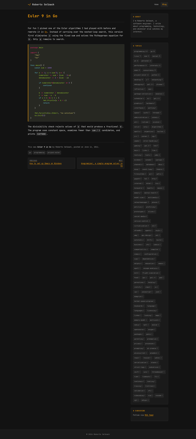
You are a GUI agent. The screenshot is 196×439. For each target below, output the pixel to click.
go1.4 (153, 278)
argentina (149, 131)
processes (150, 344)
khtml (149, 183)
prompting (139, 348)
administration (141, 117)
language (151, 306)
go (30, 152)
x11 (154, 226)
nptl (146, 325)
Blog (164, 4)
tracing (138, 386)
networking (157, 80)
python (155, 75)
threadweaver (158, 372)
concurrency (149, 70)
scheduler (139, 98)
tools (148, 155)
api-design (147, 235)
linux (137, 56)
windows (138, 160)
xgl (136, 400)
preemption (152, 339)
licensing (152, 311)
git (151, 174)
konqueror (139, 188)
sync (146, 372)
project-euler (54, 152)
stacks (154, 362)
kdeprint (138, 296)
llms (154, 150)
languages (139, 311)
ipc (136, 292)
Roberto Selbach (43, 4)
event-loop (148, 169)
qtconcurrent (140, 353)
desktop (138, 80)
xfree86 (138, 230)
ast (158, 235)
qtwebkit (154, 353)
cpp (150, 89)
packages (138, 334)
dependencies (149, 259)
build (160, 240)
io (156, 287)
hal (146, 179)
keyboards (139, 306)
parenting (139, 339)
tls (157, 377)
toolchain (139, 381)
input (148, 287)
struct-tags (140, 367)
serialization (141, 362)
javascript (147, 292)
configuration (151, 254)
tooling (151, 381)
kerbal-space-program (144, 301)
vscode (159, 395)
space (137, 113)
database (150, 164)
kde (146, 56)
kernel (156, 56)
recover (147, 358)
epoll (137, 268)
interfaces (139, 108)
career (145, 136)
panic (149, 334)
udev (157, 155)
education (150, 263)
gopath (137, 179)
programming (39, 152)
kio (158, 183)
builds (160, 131)
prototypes (139, 212)
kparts (150, 188)
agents (148, 230)
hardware (150, 103)
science (157, 122)
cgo (154, 136)
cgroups (159, 160)
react (137, 358)
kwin (136, 150)
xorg (146, 127)
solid (137, 127)
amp (136, 235)
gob (161, 278)
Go (46, 31)
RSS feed (149, 415)
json (158, 292)
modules (159, 94)
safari (158, 358)
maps (158, 315)
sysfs (146, 113)
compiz (137, 254)
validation (139, 391)
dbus (160, 164)
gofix (160, 174)
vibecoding (139, 395)
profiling (151, 207)
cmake (137, 141)
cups (136, 259)
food (136, 278)
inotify (138, 287)
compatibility (141, 249)
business (138, 245)
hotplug (152, 282)
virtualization (141, 226)
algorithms (157, 127)
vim (150, 395)
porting (152, 108)
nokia (137, 325)
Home (156, 4)
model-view (139, 197)
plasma (160, 84)
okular (155, 325)
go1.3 (157, 98)
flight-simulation (151, 273)
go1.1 (150, 84)
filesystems (140, 174)
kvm (156, 146)
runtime (145, 122)
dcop (136, 169)
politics (138, 207)
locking (148, 315)
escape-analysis (151, 268)
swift (137, 372)
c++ (136, 136)
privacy (138, 344)
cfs (148, 245)
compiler (155, 249)
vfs (150, 391)
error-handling (150, 141)
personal (146, 61)
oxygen (151, 329)
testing (138, 155)
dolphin (138, 263)
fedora (160, 169)
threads (157, 113)
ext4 (136, 273)
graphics (138, 103)
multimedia (153, 197)
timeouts (147, 377)
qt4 (136, 122)
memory (137, 193)
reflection (139, 89)
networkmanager (141, 202)
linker (137, 315)
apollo (137, 131)
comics (157, 245)
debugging (139, 84)
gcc (145, 278)
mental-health (151, 193)
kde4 (137, 70)
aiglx (159, 230)
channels (138, 164)
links (146, 150)
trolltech (150, 386)
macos (160, 188)
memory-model (140, 320)
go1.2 (147, 146)
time (136, 377)
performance (140, 65)
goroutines (139, 282)
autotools (139, 240)
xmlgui (145, 400)
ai (148, 98)
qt (136, 61)
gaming (137, 146)
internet (138, 183)
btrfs (150, 240)
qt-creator (152, 348)
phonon (155, 202)
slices (151, 212)
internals (155, 65)
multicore (155, 320)
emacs (161, 263)
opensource (139, 329)
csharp (155, 117)
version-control (142, 221)
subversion (154, 367)
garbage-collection (143, 94)
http (154, 179)
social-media (140, 216)
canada (148, 160)
